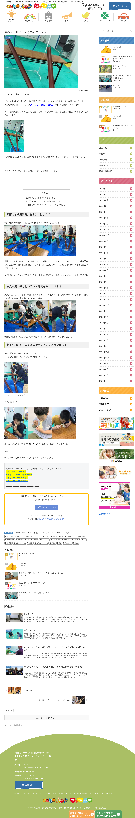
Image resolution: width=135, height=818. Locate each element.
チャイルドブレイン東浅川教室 (19, 474)
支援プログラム (36, 793)
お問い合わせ (121, 6)
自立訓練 (9, 543)
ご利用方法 (46, 793)
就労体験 (82, 536)
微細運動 (20, 539)
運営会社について (111, 793)
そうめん (38, 533)
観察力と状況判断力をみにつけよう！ (42, 198)
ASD (30, 533)
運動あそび (68, 543)
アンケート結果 (74, 793)
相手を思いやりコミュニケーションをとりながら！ (47, 205)
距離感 (53, 543)
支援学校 (35, 539)
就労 (61, 536)
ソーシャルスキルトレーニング (16, 536)
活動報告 (9, 533)
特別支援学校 (56, 539)
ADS (24, 533)
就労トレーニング (71, 536)
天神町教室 (104, 398)
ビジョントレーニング (34, 536)
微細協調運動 (10, 539)
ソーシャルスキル (64, 533)
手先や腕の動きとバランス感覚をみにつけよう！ (46, 201)
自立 (84, 539)
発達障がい (67, 539)
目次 (43, 193)
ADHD (18, 533)
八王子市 (46, 536)
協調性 (55, 536)
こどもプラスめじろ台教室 (17, 477)
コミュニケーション (50, 533)
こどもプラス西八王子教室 (17, 481)
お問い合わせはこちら (46, 507)
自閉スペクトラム (21, 543)
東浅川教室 (104, 404)
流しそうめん (45, 539)
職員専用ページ (107, 514)
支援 (28, 539)
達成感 (77, 543)
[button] (131, 31)
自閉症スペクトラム (42, 543)
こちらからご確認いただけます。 (51, 519)
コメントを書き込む (46, 717)
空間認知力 (77, 539)
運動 (60, 543)
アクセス (84, 793)
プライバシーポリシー (96, 793)
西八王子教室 (105, 410)
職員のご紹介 (63, 793)
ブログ (55, 793)
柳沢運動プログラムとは (21, 793)
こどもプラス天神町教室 (16, 471)
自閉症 (31, 543)
